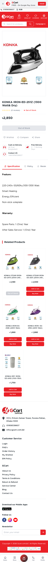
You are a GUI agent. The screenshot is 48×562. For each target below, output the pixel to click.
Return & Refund (10, 482)
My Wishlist (7, 455)
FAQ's (5, 447)
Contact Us (7, 493)
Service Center (9, 486)
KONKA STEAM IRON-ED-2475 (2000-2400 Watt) (13, 276)
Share (37, 137)
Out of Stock (24, 128)
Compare (24, 137)
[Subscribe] (43, 532)
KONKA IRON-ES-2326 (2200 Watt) (13, 327)
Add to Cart (35, 289)
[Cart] (24, 558)
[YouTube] (15, 520)
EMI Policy (7, 459)
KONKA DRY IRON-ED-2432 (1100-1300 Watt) (13, 377)
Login (4, 444)
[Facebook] (4, 520)
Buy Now (35, 293)
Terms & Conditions (11, 478)
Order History (8, 451)
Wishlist (10, 137)
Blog (4, 489)
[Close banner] (3, 3)
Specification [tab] (13, 166)
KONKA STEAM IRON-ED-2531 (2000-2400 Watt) (35, 276)
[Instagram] (10, 520)
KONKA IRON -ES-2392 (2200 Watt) (35, 327)
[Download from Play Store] (6, 509)
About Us (6, 471)
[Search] (30, 24)
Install (42, 4)
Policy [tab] (30, 166)
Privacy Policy (8, 475)
